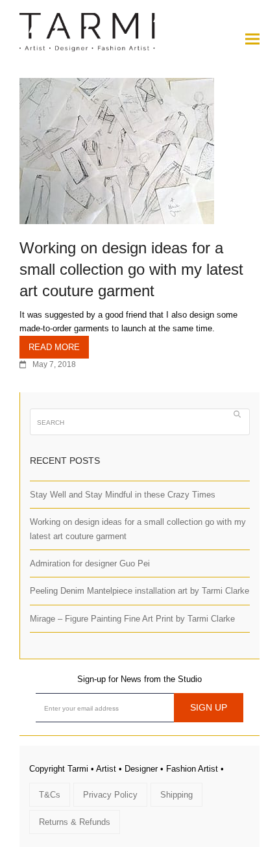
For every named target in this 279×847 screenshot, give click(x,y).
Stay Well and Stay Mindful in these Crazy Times (122, 494)
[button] (252, 38)
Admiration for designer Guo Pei (90, 563)
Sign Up (208, 707)
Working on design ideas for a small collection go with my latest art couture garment (131, 269)
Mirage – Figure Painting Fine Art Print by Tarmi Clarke (132, 619)
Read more (54, 347)
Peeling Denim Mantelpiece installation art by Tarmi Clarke (139, 591)
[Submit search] (237, 413)
